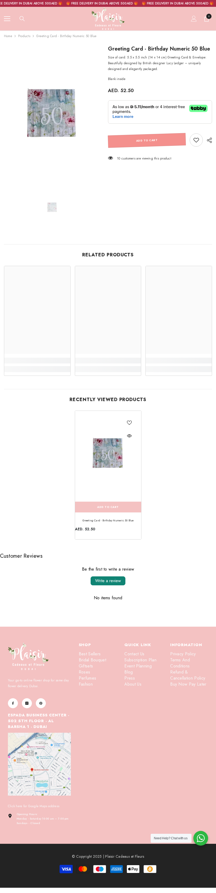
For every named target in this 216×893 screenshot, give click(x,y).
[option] (52, 116)
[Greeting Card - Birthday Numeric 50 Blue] (108, 455)
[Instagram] (27, 703)
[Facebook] (13, 703)
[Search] (22, 19)
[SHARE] (207, 140)
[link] (196, 140)
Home (8, 36)
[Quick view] (129, 436)
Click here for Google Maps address (33, 806)
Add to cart (147, 140)
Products (24, 36)
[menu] (7, 19)
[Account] (194, 19)
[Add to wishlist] (129, 422)
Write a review (108, 581)
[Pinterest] (41, 703)
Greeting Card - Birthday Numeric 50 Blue (108, 520)
